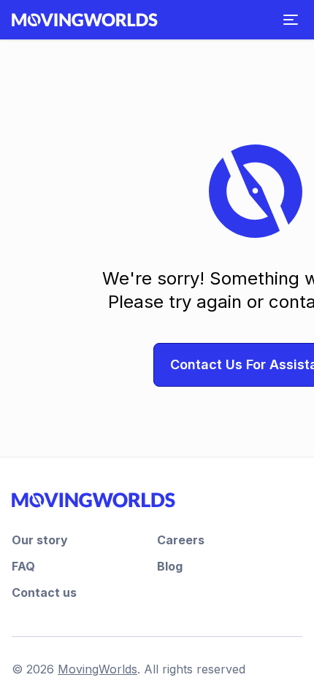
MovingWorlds (97, 669)
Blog (170, 566)
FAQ (23, 566)
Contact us (44, 592)
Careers (180, 540)
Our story (40, 540)
